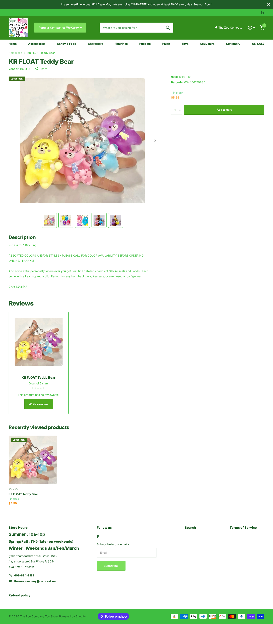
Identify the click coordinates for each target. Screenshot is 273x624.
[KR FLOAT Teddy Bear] (33, 460)
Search (190, 527)
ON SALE (258, 43)
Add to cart (224, 109)
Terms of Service (243, 527)
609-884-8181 (24, 575)
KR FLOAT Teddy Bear (23, 494)
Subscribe (111, 565)
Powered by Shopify (72, 616)
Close (268, 4)
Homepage (15, 52)
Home (13, 43)
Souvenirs (207, 43)
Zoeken (167, 28)
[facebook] (98, 536)
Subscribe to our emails (113, 544)
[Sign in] (251, 27)
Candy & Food (66, 43)
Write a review (38, 404)
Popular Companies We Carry (59, 27)
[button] (155, 141)
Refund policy (20, 595)
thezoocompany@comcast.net (35, 581)
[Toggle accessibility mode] (262, 12)
